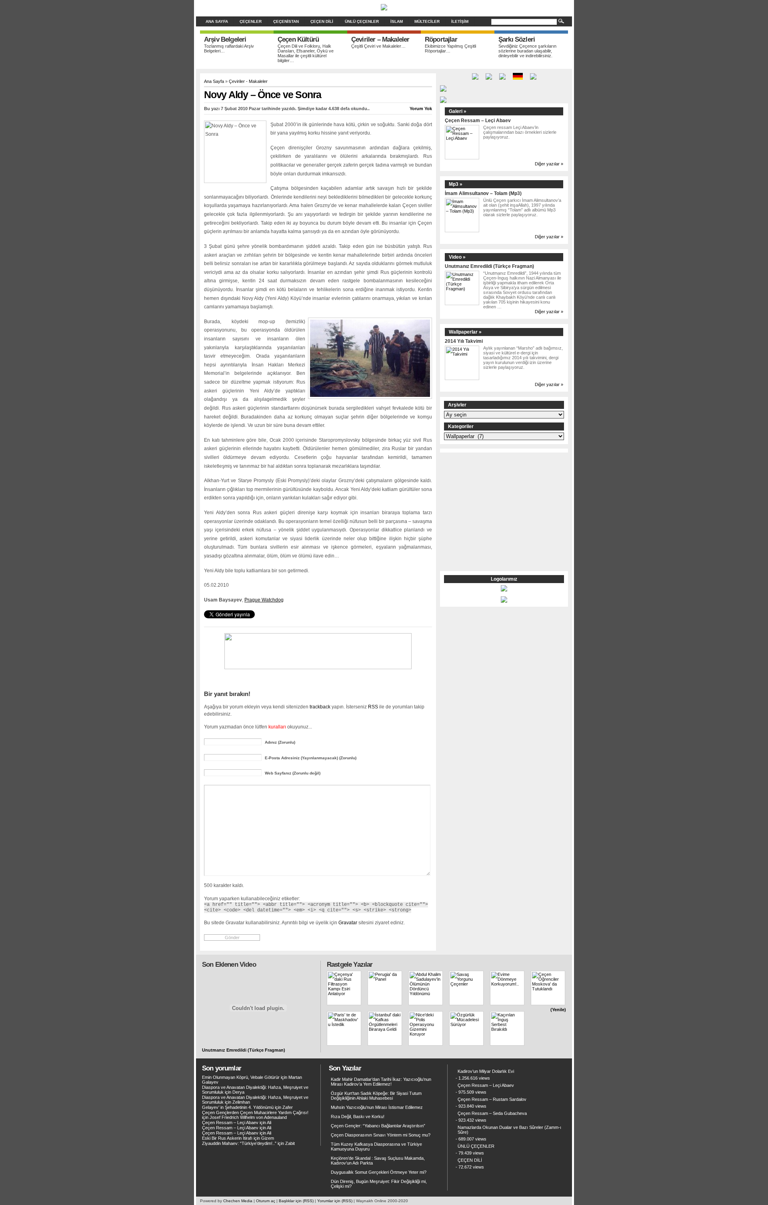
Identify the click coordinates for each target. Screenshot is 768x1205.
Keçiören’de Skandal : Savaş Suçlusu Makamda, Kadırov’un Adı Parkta (378, 1160)
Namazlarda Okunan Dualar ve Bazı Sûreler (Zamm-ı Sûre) (509, 1130)
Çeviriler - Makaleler (248, 81)
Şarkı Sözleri (516, 39)
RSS (373, 706)
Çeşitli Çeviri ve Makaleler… (378, 46)
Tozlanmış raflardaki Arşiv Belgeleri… (229, 48)
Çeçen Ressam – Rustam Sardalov (492, 1099)
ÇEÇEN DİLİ (321, 21)
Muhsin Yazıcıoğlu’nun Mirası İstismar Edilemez (377, 1107)
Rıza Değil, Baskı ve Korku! (357, 1116)
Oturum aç (265, 1201)
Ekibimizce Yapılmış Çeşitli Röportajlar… (450, 48)
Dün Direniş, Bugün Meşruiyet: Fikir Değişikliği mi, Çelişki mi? (379, 1184)
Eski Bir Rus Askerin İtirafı (227, 1138)
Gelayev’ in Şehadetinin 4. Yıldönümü (238, 1107)
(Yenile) (558, 1009)
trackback (320, 706)
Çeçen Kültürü (298, 39)
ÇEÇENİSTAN (286, 21)
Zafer (287, 1107)
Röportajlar (441, 39)
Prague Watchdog (264, 600)
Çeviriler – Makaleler (380, 39)
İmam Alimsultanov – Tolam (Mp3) (483, 193)
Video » (457, 257)
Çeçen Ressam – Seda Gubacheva (492, 1113)
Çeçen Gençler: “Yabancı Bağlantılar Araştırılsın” (378, 1125)
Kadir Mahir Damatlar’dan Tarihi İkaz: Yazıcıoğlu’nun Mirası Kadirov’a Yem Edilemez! (381, 1081)
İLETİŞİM (459, 21)
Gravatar (347, 922)
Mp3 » (455, 184)
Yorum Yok (421, 108)
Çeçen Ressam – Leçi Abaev (478, 120)
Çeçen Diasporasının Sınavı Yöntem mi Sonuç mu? (380, 1135)
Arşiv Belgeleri (225, 39)
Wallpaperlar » (465, 332)
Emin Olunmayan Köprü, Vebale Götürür (241, 1077)
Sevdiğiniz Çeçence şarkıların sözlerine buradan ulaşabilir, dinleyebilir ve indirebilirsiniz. (527, 51)
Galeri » (457, 111)
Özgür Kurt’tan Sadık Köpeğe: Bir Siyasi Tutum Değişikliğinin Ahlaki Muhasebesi (376, 1095)
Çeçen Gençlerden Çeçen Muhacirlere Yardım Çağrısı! (255, 1112)
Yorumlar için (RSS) (334, 1201)
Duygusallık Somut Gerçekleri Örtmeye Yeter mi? (378, 1172)
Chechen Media (237, 1201)
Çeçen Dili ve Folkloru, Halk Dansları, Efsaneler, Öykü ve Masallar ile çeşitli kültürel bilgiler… (306, 53)
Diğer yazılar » (549, 163)
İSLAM (396, 21)
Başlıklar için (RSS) (296, 1201)
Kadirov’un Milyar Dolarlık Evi (486, 1071)
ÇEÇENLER (251, 21)
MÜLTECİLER (427, 21)
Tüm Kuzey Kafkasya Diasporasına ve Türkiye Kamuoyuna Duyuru (376, 1146)
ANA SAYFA (217, 21)
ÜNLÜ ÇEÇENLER (362, 21)
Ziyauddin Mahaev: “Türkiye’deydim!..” (239, 1143)
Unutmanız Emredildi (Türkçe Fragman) (489, 266)
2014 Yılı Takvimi (464, 341)
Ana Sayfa (214, 81)
